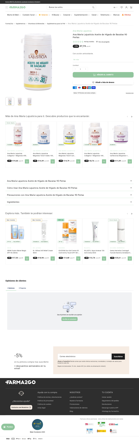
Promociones (74, 404)
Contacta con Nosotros (20, 407)
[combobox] (71, 7)
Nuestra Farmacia (76, 401)
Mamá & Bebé (13, 15)
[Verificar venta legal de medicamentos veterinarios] (89, 431)
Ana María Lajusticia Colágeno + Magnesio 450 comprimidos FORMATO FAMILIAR (16, 155)
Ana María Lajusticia (82, 31)
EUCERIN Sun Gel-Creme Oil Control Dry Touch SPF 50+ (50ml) (69, 252)
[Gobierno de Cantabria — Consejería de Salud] (113, 431)
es (114, 7)
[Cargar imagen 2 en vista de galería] (19, 101)
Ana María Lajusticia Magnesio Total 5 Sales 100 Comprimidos (43, 155)
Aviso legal (42, 408)
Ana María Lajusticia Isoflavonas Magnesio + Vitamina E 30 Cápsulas (118, 155)
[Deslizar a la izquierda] (127, 116)
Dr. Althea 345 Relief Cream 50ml (43, 252)
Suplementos (20, 23)
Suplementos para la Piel (56, 23)
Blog (71, 411)
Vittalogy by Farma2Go (110, 411)
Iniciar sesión (107, 397)
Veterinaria (104, 15)
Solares (44, 15)
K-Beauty (55, 15)
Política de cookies (44, 404)
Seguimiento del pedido (110, 401)
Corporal (66, 15)
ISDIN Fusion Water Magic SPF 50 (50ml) (16, 252)
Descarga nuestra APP (110, 408)
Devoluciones (107, 404)
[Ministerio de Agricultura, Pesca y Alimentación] (101, 431)
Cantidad (76, 65)
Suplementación (81, 15)
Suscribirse (118, 357)
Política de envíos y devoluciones (50, 397)
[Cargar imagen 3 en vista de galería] (29, 101)
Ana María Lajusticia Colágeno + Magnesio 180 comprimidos (93, 155)
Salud (94, 15)
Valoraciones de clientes (78, 408)
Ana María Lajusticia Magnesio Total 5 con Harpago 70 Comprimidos (68, 155)
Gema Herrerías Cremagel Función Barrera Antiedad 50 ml (120, 252)
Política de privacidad (45, 401)
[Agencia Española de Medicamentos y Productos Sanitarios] (89, 424)
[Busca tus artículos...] (93, 7)
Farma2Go (9, 23)
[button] (131, 7)
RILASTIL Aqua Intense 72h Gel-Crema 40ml (94, 252)
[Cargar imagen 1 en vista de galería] (9, 101)
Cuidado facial (29, 15)
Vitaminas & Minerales (36, 23)
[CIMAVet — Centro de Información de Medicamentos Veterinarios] (113, 424)
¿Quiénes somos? (76, 397)
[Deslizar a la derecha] (132, 116)
